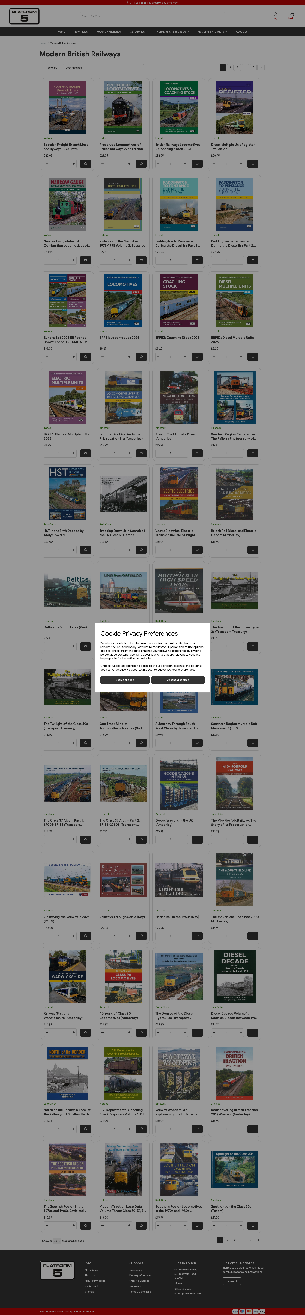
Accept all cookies (178, 679)
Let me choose (125, 679)
